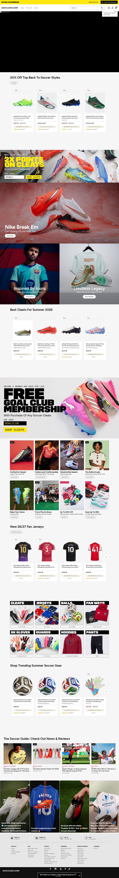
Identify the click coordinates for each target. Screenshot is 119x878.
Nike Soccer (80, 848)
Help (29, 846)
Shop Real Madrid (40, 477)
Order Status (31, 855)
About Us (13, 846)
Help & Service (93, 2)
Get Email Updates (32, 853)
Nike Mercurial (80, 863)
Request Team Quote (32, 848)
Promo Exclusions (48, 863)
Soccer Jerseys (80, 860)
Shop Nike (10, 236)
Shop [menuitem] (22, 8)
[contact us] (11, 872)
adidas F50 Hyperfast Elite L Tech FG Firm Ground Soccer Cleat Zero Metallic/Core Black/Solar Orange (70, 345)
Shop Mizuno (65, 477)
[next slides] (115, 758)
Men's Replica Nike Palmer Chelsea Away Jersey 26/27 (70, 566)
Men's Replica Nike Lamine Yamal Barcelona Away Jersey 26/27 (22, 566)
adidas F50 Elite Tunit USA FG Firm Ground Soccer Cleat (46, 117)
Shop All (13, 83)
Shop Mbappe (89, 296)
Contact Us (30, 850)
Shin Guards (47, 656)
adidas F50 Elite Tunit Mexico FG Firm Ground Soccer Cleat (95, 117)
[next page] (106, 108)
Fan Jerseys (47, 626)
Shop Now (59, 42)
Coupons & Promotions (66, 855)
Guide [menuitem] (36, 8)
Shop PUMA (14, 517)
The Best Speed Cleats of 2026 (46, 769)
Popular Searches (82, 846)
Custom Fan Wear (97, 626)
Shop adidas (14, 477)
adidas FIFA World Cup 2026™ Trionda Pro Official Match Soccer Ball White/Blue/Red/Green (71, 700)
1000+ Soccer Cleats (8, 2)
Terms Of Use (47, 848)
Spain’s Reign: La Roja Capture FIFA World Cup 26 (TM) (74, 770)
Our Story (13, 853)
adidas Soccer (80, 850)
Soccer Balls (72, 626)
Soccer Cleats (21, 626)
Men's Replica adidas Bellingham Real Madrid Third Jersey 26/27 (46, 566)
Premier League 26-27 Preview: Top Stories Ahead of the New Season (16, 770)
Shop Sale (64, 517)
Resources (64, 846)
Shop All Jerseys (16, 532)
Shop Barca (29, 296)
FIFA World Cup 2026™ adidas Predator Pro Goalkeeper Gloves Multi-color (95, 700)
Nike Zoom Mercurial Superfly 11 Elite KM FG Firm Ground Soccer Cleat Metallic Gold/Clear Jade (23, 345)
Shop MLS (38, 517)
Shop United (90, 477)
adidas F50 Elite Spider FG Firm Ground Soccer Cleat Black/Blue (69, 117)
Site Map (63, 858)
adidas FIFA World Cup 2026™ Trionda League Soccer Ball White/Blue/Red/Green (47, 700)
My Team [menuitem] (29, 8)
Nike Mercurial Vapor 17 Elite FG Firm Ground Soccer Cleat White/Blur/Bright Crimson (46, 345)
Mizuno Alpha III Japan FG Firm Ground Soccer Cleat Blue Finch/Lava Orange (95, 345)
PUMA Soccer (80, 851)
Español (46, 855)
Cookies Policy (47, 860)
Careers (13, 850)
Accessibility (31, 856)
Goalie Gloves (80, 861)
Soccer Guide (64, 856)
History (13, 848)
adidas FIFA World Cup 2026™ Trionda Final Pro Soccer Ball (22, 700)
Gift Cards (63, 851)
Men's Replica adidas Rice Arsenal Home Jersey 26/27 (94, 566)
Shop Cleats (59, 166)
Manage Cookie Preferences (50, 861)
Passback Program (15, 851)
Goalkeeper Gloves (21, 656)
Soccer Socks (80, 853)
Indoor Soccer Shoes (82, 858)
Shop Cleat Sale (91, 517)
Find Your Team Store (33, 851)
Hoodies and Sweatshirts (72, 656)
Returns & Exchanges (49, 853)
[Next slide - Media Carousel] (117, 804)
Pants (97, 656)
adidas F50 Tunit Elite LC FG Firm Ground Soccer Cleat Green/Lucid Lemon (22, 117)
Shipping (46, 850)
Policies (46, 846)
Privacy (46, 851)
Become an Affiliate (65, 853)
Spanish (96, 848)
